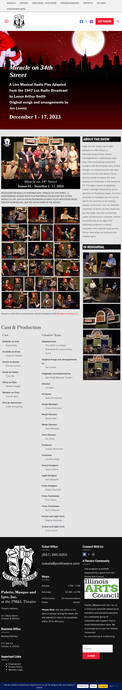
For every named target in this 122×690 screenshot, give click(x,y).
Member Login (15, 669)
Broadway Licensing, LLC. (68, 313)
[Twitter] (86, 21)
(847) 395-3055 (54, 554)
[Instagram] (91, 21)
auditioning (108, 636)
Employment (14, 663)
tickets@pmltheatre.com (61, 563)
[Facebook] (81, 21)
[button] (105, 21)
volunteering (93, 636)
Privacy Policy (15, 666)
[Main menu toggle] (6, 21)
